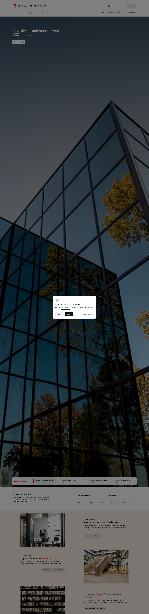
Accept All (69, 314)
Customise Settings (88, 314)
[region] (74, 307)
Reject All (59, 314)
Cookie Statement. (65, 309)
